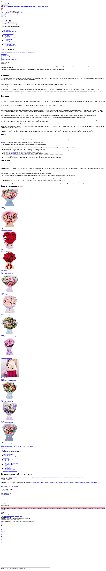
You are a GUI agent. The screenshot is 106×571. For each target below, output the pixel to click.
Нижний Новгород (60, 477)
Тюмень (82, 477)
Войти (16, 12)
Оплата (14, 3)
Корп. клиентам (23, 6)
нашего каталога (56, 183)
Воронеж (67, 477)
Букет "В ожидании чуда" (7, 208)
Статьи (6, 32)
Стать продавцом (5, 6)
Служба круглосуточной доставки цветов (12, 516)
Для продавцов (4, 5)
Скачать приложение (6, 569)
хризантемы (20, 165)
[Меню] (10, 21)
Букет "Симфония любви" (7, 443)
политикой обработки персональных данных (86, 482)
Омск (18, 477)
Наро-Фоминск (48, 477)
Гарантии (19, 3)
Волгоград (22, 477)
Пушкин (54, 477)
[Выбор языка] (2, 8)
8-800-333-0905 (4, 490)
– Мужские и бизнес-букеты (10, 38)
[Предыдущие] (1, 445)
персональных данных (36, 482)
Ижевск (2, 477)
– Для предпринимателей (10, 45)
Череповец (7, 477)
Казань (78, 477)
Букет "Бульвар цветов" (6, 229)
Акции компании (8, 28)
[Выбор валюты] (1, 10)
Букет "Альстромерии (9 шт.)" (8, 401)
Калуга (15, 477)
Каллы (2, 142)
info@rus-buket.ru (5, 494)
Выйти (22, 12)
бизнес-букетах (26, 154)
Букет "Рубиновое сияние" (7, 272)
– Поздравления (8, 39)
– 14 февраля (7, 40)
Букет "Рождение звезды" (7, 422)
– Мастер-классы (8, 34)
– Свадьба (6, 35)
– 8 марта (6, 41)
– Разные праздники (9, 44)
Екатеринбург (28, 477)
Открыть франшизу (14, 6)
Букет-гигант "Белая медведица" (9, 379)
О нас (6, 3)
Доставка (10, 3)
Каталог (3, 3)
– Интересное (7, 36)
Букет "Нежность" (5, 315)
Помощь (34, 6)
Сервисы (39, 6)
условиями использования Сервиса (58, 482)
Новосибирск (73, 477)
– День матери (7, 43)
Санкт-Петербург (40, 477)
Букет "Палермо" (5, 294)
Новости (6, 30)
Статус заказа (45, 6)
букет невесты (14, 153)
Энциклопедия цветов (9, 31)
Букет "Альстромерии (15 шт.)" (8, 336)
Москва (11, 477)
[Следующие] (2, 445)
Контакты (29, 6)
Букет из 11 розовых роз (6, 357)
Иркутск (34, 477)
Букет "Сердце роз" (5, 250)
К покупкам (3, 450)
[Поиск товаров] (2, 21)
